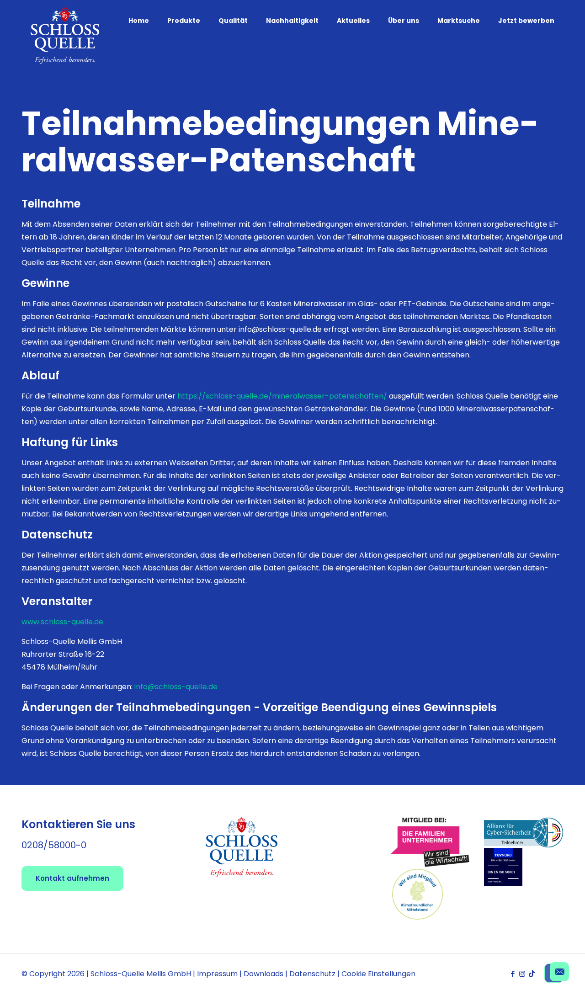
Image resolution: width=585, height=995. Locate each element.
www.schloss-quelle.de (62, 622)
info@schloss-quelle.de (176, 686)
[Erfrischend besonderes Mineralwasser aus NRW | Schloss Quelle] (65, 35)
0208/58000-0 (53, 845)
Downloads (263, 973)
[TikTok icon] (531, 974)
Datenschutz (312, 973)
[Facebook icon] (512, 974)
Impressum (217, 973)
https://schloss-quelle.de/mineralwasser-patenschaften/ (282, 396)
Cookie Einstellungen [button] (378, 973)
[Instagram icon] (522, 974)
